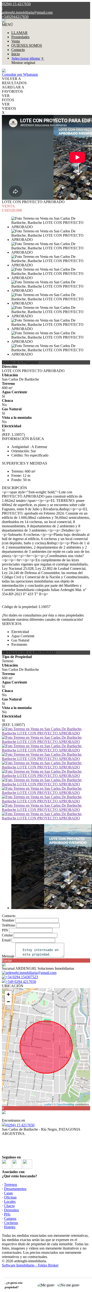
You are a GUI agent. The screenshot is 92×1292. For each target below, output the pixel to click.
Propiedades (20, 37)
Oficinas (10, 1197)
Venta (15, 41)
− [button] (8, 1002)
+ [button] (8, 994)
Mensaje (8, 956)
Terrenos (10, 1185)
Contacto (18, 50)
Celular (7, 935)
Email (6, 940)
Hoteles (9, 1227)
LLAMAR (19, 33)
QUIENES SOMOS (26, 45)
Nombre (8, 920)
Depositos (11, 1210)
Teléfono (8, 925)
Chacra (9, 1206)
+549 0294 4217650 (21, 982)
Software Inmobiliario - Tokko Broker (30, 1265)
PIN (5, 930)
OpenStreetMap (65, 1104)
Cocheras (11, 1223)
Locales (10, 1202)
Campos (10, 1218)
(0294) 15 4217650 (20, 1125)
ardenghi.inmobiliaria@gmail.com (27, 12)
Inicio (15, 54)
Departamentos (15, 1189)
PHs (7, 1214)
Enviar (7, 960)
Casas (8, 1193)
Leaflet (48, 1104)
